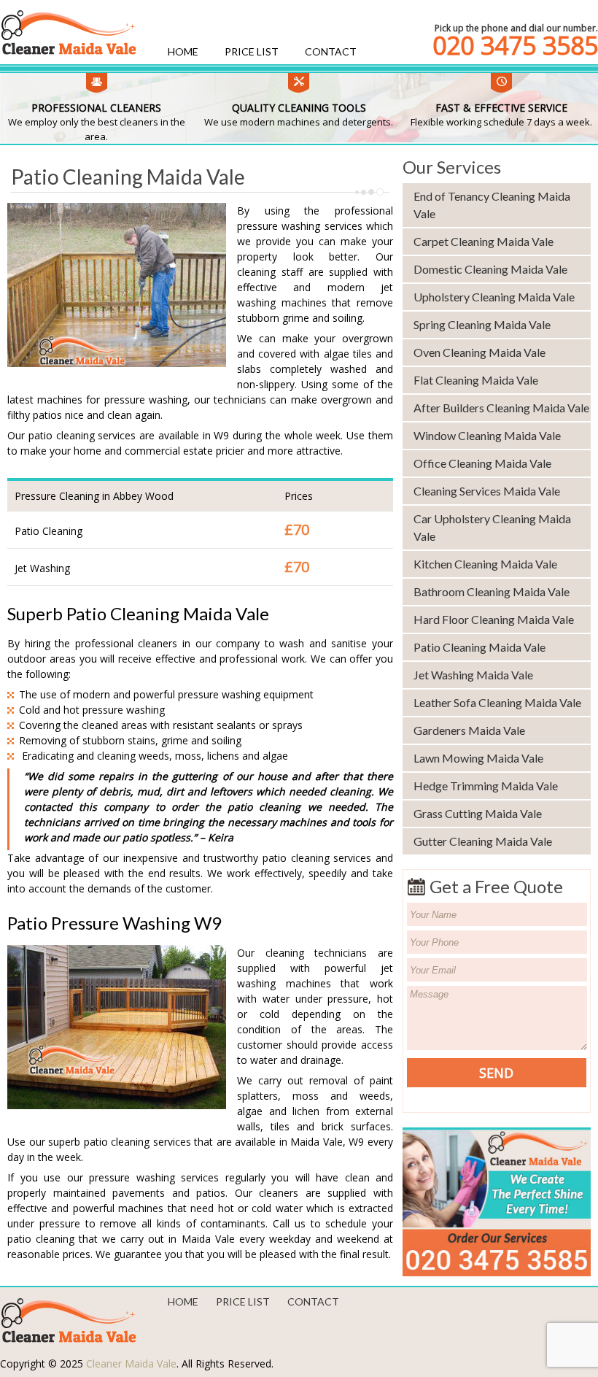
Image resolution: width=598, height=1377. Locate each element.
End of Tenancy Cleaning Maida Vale (491, 204)
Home (183, 51)
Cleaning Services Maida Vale (486, 491)
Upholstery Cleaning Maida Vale (494, 297)
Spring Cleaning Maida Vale (482, 324)
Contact (331, 51)
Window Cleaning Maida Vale (487, 435)
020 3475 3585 (515, 45)
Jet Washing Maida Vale (473, 675)
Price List (252, 51)
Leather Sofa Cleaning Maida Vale (497, 702)
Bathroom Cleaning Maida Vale (491, 591)
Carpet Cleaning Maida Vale (483, 241)
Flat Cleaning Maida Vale (475, 380)
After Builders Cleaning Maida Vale (501, 407)
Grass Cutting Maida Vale (477, 813)
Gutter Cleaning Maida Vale (482, 841)
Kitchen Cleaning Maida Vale (485, 564)
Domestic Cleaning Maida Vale (490, 269)
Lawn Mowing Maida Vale (478, 758)
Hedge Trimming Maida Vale (485, 785)
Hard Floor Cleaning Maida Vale (493, 619)
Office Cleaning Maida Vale (482, 463)
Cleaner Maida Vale (131, 1363)
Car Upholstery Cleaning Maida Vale (492, 527)
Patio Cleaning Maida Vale (479, 647)
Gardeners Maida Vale (469, 730)
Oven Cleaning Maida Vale (479, 352)
